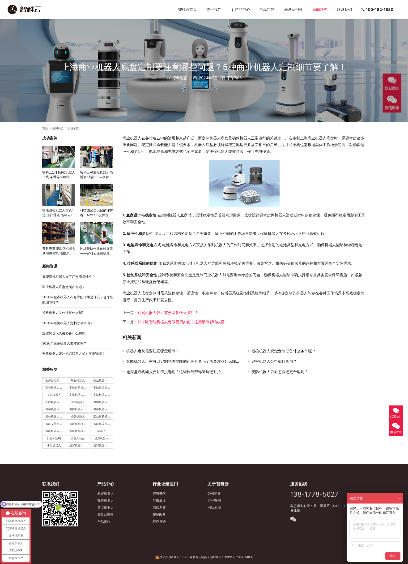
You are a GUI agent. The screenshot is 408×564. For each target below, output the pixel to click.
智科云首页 (187, 9)
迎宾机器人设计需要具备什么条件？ (168, 312)
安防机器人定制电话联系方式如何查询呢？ (73, 354)
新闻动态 (319, 9)
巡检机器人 (78, 402)
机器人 (101, 431)
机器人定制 (54, 438)
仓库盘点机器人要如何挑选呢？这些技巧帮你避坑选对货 (173, 372)
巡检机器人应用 (55, 416)
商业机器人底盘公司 (55, 387)
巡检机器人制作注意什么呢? (63, 312)
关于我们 (213, 9)
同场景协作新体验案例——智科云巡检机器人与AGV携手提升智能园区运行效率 (96, 251)
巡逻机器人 (78, 416)
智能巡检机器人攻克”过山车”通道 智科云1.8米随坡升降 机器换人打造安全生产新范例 (58, 212)
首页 (45, 128)
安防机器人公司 (103, 394)
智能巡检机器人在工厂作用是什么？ (68, 277)
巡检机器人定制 (103, 409)
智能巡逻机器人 (103, 424)
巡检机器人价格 (103, 402)
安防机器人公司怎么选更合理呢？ (279, 372)
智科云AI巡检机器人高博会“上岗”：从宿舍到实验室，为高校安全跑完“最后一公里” (96, 174)
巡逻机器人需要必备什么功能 (63, 333)
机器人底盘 (78, 438)
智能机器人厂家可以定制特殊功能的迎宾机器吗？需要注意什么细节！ (183, 361)
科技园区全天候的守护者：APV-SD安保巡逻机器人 (96, 212)
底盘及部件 (293, 9)
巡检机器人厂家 (79, 409)
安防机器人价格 (79, 394)
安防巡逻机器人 (103, 387)
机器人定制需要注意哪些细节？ (152, 351)
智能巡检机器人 (79, 424)
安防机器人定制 (55, 402)
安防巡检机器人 (79, 387)
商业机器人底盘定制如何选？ (63, 287)
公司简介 (214, 493)
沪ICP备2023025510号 (237, 557)
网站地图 (214, 507)
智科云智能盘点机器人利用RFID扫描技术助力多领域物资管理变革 (58, 251)
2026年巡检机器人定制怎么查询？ (67, 323)
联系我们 (344, 9)
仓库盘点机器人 (55, 380)
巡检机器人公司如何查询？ (274, 361)
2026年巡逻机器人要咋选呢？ (64, 343)
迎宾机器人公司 (103, 445)
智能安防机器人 (55, 424)
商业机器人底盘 (103, 380)
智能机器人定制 (55, 431)
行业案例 (214, 500)
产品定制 (267, 9)
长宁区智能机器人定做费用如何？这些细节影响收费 (181, 321)
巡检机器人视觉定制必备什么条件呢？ (283, 351)
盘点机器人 (101, 438)
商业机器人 (78, 380)
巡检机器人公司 (55, 409)
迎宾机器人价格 (79, 445)
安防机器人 (54, 394)
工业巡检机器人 (103, 416)
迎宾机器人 (54, 445)
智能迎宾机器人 (79, 431)
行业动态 (179, 77)
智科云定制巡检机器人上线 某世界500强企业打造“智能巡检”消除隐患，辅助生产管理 (58, 174)
